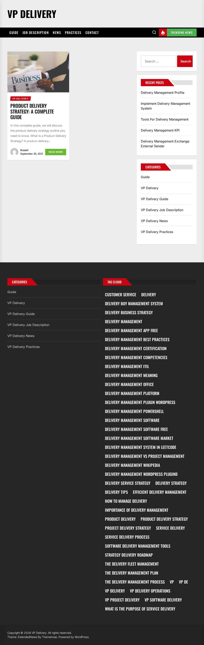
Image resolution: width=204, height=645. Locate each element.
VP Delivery (31, 14)
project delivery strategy (128, 528)
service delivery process (127, 537)
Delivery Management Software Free (136, 429)
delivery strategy (171, 483)
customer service (120, 294)
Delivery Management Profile (162, 93)
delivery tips (116, 492)
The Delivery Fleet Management (132, 564)
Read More (56, 151)
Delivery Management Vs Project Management (144, 456)
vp (172, 582)
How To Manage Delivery (126, 501)
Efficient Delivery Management (159, 492)
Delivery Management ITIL (127, 366)
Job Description (36, 33)
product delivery (120, 519)
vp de (183, 582)
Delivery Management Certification (136, 348)
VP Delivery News (154, 221)
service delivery (170, 528)
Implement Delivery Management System (165, 106)
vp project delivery (122, 600)
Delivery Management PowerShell (134, 411)
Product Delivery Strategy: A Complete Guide (32, 111)
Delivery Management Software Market (139, 438)
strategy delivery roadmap (129, 555)
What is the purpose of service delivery (140, 609)
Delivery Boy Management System (134, 303)
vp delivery (115, 591)
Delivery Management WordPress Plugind (141, 474)
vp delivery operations (150, 591)
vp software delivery (163, 600)
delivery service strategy (127, 483)
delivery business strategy (129, 312)
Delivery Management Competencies (136, 357)
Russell (24, 150)
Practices (73, 33)
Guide (14, 33)
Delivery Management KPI (160, 130)
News (57, 33)
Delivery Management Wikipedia (132, 465)
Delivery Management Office (129, 384)
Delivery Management (123, 321)
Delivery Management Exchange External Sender (165, 143)
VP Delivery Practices (157, 232)
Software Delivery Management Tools (137, 546)
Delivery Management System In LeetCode (140, 447)
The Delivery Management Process (135, 582)
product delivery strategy (164, 519)
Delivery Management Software (132, 420)
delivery (148, 294)
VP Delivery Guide (154, 199)
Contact (92, 33)
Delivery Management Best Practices (137, 339)
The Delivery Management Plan (131, 573)
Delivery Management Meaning (131, 375)
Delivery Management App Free (131, 330)
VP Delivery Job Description (162, 210)
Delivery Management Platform (132, 393)
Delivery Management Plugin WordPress (140, 402)
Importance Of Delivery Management (136, 510)
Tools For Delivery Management (164, 119)
